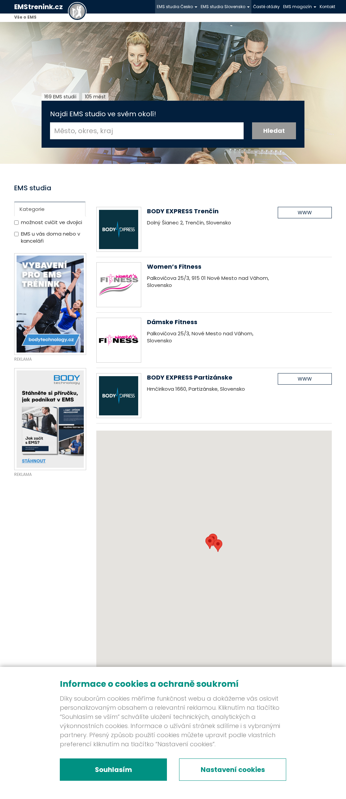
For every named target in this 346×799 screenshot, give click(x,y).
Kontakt (327, 6)
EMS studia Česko (175, 6)
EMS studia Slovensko (223, 6)
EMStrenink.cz (38, 6)
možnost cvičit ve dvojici (51, 222)
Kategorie (32, 209)
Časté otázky (266, 6)
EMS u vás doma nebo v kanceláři (50, 237)
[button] (210, 543)
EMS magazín (298, 6)
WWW (305, 212)
